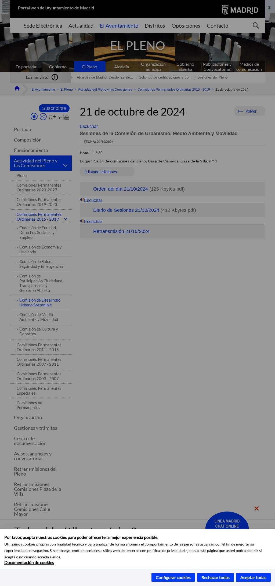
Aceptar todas (253, 577)
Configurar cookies (173, 577)
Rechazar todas (215, 577)
